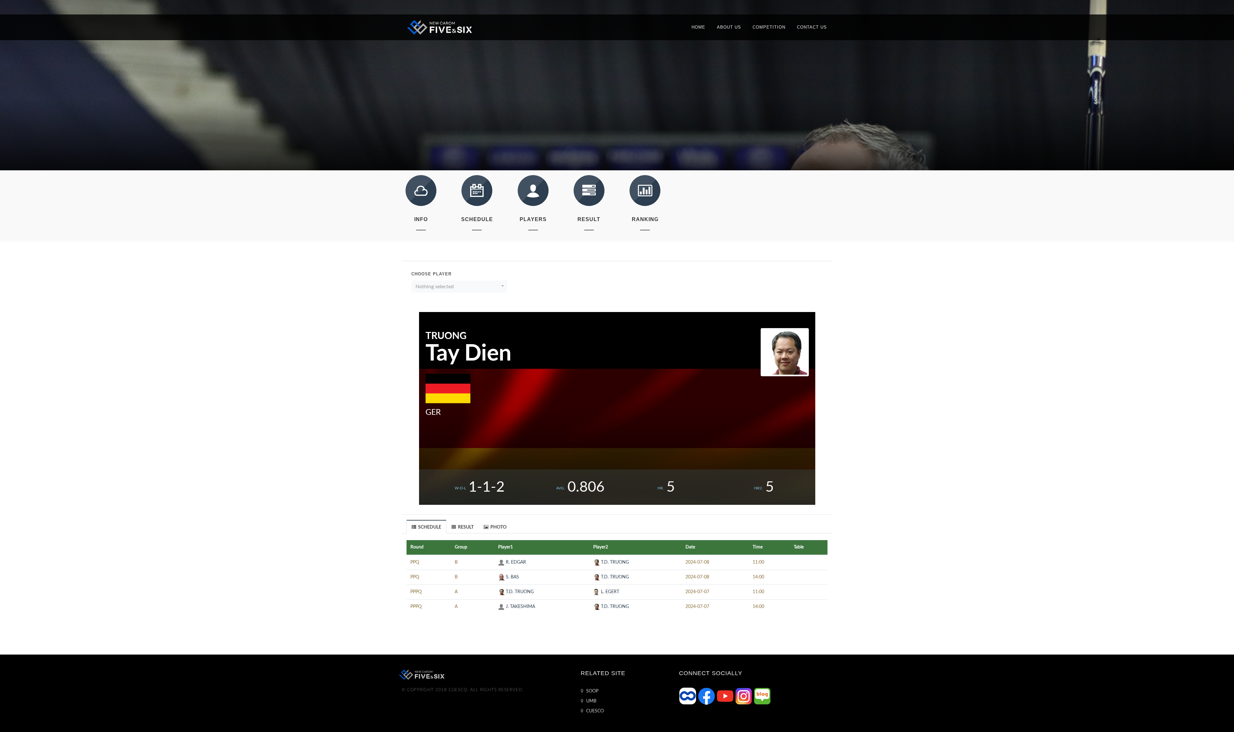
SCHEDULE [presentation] (429, 527)
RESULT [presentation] (465, 527)
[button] (459, 287)
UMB (590, 701)
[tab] (427, 526)
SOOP (591, 691)
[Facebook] (707, 696)
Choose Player (431, 274)
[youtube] (725, 696)
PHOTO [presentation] (497, 527)
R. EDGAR (515, 562)
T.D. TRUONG (614, 562)
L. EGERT (609, 592)
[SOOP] (688, 696)
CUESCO (594, 711)
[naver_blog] (762, 696)
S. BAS (512, 577)
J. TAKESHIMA (520, 606)
